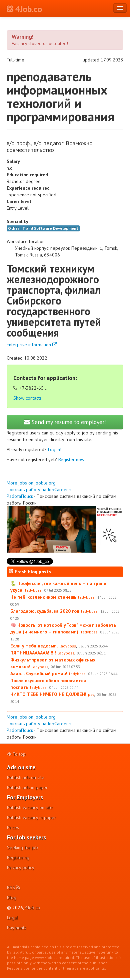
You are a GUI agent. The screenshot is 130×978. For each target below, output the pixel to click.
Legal (12, 918)
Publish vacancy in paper (31, 817)
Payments (16, 928)
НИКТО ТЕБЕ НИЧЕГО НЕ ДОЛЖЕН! (48, 694)
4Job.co (32, 908)
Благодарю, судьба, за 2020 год (44, 611)
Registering (18, 857)
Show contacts (27, 398)
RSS (11, 888)
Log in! (54, 449)
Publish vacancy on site (30, 807)
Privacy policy (20, 867)
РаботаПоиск (20, 496)
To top (18, 754)
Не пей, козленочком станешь (43, 597)
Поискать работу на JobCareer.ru (40, 489)
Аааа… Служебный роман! (38, 673)
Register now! (72, 459)
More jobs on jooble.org (31, 483)
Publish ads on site (25, 777)
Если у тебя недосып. (34, 646)
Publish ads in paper (27, 787)
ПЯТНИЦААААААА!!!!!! (33, 653)
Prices (13, 827)
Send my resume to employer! (68, 422)
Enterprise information (29, 345)
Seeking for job (22, 847)
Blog (11, 898)
